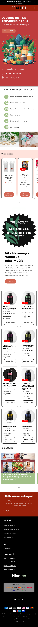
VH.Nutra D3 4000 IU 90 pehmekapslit (9, 425)
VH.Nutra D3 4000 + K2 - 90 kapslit (28, 345)
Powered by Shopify (22, 616)
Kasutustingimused (10, 533)
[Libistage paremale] (23, 203)
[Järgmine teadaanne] (35, 2)
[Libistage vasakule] (15, 203)
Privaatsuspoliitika (9, 525)
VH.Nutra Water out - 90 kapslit (27, 425)
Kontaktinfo (33, 616)
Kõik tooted (8, 31)
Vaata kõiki (19, 209)
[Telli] (32, 511)
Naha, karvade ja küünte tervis (21, 97)
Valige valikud (25, 194)
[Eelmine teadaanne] (3, 2)
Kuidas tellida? (8, 537)
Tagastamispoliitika (26, 618)
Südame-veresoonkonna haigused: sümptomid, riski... (18, 475)
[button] (4, 8)
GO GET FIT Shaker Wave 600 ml (9, 177)
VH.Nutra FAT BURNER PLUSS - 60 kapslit (9, 346)
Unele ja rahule (15, 115)
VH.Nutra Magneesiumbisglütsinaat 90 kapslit (9, 308)
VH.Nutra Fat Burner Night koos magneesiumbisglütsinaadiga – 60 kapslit (28, 386)
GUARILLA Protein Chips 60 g (25, 176)
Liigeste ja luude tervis (18, 121)
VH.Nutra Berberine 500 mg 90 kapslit (28, 307)
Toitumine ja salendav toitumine (22, 109)
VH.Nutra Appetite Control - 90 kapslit (9, 384)
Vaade (10, 281)
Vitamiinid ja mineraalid (18, 103)
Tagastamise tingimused (12, 529)
